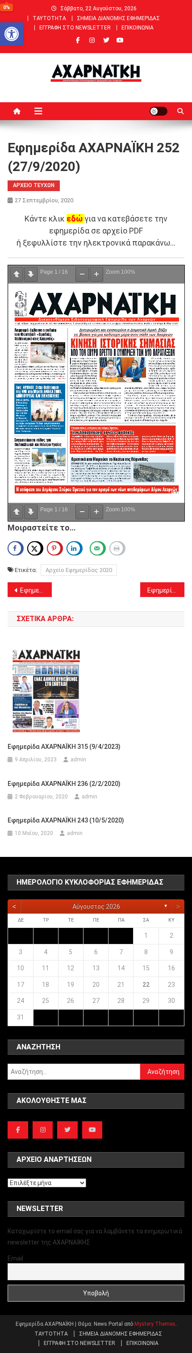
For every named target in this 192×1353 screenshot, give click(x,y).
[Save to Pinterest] (55, 548)
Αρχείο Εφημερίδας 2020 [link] (79, 570)
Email (15, 1258)
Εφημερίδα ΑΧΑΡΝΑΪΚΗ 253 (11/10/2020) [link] (165, 590)
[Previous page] (16, 274)
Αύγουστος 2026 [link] (96, 906)
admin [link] (78, 759)
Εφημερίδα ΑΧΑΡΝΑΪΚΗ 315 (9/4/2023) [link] (64, 746)
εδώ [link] (75, 218)
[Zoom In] (96, 274)
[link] (11, 34)
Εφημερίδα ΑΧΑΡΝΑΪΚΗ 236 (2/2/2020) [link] (64, 783)
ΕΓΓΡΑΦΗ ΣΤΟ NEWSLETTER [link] (75, 28)
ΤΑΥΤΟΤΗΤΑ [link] (49, 18)
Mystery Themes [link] (154, 1324)
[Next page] (31, 274)
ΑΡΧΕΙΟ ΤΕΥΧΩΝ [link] (33, 185)
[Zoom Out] (82, 274)
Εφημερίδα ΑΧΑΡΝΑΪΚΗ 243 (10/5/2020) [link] (66, 820)
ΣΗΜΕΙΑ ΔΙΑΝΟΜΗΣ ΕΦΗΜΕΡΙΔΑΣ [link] (118, 18)
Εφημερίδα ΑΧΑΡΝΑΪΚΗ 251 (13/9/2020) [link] (36, 590)
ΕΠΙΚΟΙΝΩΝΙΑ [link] (137, 28)
